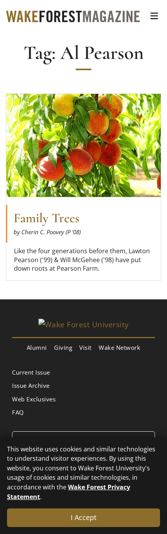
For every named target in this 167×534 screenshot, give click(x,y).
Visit (85, 347)
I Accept (83, 517)
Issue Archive (31, 385)
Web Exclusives (34, 399)
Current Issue (31, 372)
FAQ (18, 412)
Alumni (37, 347)
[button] (154, 16)
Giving (63, 347)
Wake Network (119, 347)
